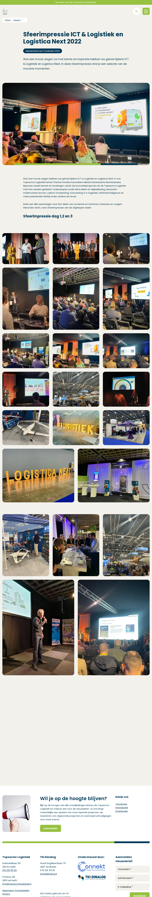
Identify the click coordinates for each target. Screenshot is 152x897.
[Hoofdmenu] (146, 11)
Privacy (6, 894)
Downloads (121, 811)
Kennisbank (121, 807)
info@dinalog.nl (48, 873)
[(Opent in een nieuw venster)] (92, 866)
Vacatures (121, 804)
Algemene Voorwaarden (15, 890)
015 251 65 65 (9, 870)
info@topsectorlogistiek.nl (16, 883)
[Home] (5, 11)
